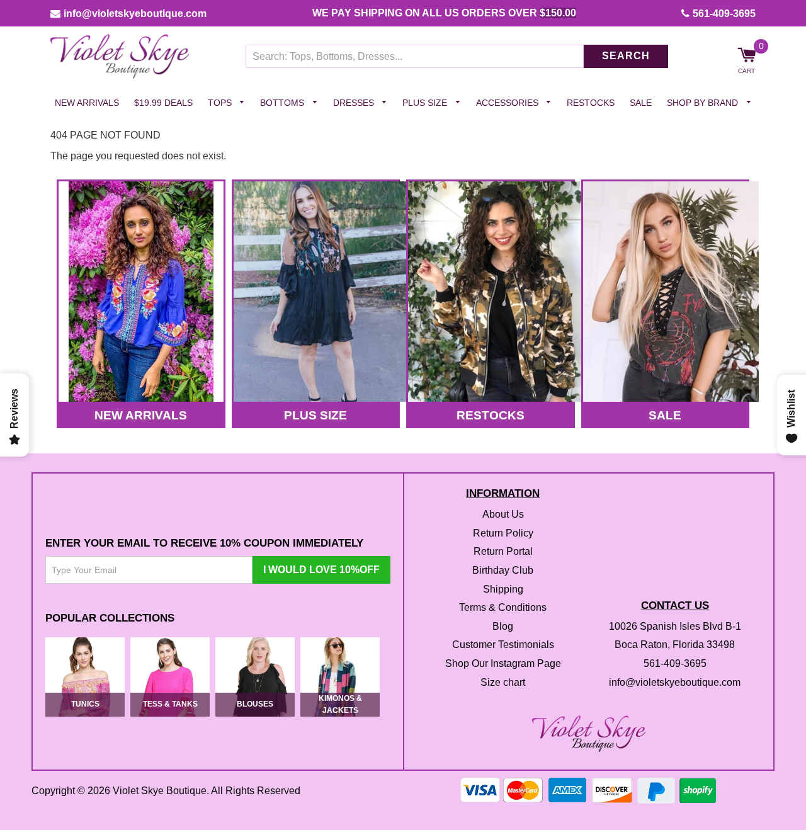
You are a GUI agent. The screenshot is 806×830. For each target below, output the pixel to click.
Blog (502, 626)
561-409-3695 (724, 13)
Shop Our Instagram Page (503, 663)
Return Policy (503, 533)
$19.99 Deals (163, 103)
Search (626, 56)
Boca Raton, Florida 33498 (675, 645)
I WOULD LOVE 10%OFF (321, 570)
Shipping (503, 589)
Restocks (591, 103)
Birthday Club (502, 570)
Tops (221, 103)
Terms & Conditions (503, 608)
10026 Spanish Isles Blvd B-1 (675, 626)
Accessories (508, 103)
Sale (641, 103)
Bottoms (283, 103)
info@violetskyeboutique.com (135, 13)
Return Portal (503, 552)
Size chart (502, 682)
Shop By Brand (704, 103)
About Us (503, 514)
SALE (665, 415)
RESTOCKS (491, 415)
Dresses (355, 103)
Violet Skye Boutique (160, 790)
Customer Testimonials (503, 645)
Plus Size (426, 103)
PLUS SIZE (315, 415)
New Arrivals (87, 103)
